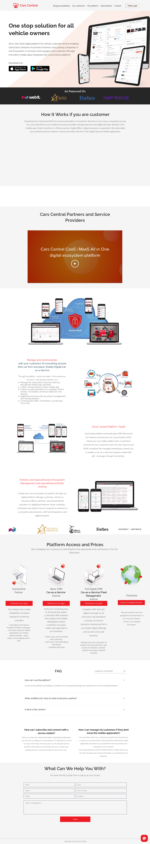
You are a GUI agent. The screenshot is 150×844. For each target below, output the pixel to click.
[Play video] (75, 263)
